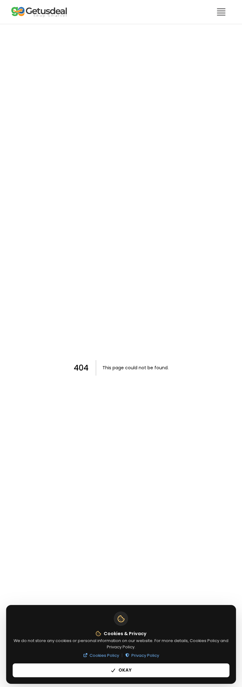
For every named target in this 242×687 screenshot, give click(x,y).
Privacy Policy (145, 655)
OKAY (125, 670)
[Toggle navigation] (221, 12)
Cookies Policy (104, 655)
